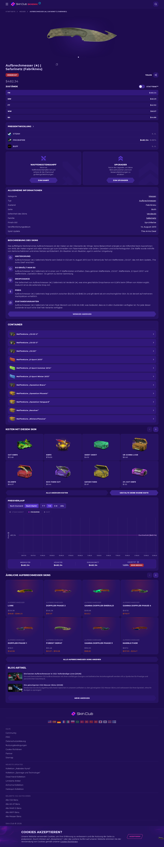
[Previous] (149, 429)
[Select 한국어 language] (105, 722)
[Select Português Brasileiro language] (77, 722)
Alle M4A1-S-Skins (13, 808)
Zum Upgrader (120, 180)
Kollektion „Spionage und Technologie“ (23, 773)
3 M (55, 506)
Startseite (10, 11)
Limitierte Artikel (13, 781)
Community (11, 733)
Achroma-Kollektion (14, 785)
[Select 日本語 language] (100, 722)
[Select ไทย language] (109, 722)
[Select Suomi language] (114, 722)
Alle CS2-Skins (12, 800)
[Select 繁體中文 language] (96, 722)
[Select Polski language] (72, 722)
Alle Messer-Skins (13, 816)
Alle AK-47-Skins (13, 804)
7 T (43, 506)
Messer (22, 11)
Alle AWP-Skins (12, 812)
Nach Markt (31, 506)
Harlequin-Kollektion (15, 789)
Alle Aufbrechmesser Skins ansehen (82, 659)
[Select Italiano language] (68, 722)
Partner (9, 753)
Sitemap (9, 757)
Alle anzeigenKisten (57, 493)
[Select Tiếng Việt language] (86, 722)
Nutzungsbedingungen (16, 745)
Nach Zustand (16, 506)
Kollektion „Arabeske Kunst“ (18, 768)
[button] (24, 598)
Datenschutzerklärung (16, 741)
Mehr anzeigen (82, 698)
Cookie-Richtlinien (14, 749)
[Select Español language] (54, 722)
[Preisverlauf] (33, 126)
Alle (62, 506)
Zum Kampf (43, 180)
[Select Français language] (63, 722)
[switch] (142, 86)
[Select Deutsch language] (59, 722)
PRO (8, 737)
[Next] (155, 429)
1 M (49, 506)
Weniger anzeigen (82, 314)
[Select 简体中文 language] (91, 722)
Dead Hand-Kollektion (15, 777)
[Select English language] (49, 722)
